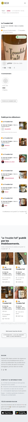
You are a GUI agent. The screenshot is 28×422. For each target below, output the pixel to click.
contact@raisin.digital (9, 391)
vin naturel (17, 405)
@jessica (7, 145)
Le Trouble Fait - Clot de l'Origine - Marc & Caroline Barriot (14, 335)
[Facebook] (5, 370)
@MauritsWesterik (9, 178)
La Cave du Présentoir (6, 278)
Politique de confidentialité (8, 395)
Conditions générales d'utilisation (15, 393)
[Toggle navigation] (25, 3)
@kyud (6, 191)
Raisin (3, 10)
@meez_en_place (9, 161)
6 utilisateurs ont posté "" (15, 211)
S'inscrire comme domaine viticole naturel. (15, 386)
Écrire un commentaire (9, 101)
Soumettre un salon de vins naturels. (13, 389)
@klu (6, 205)
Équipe (3, 393)
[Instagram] (1, 370)
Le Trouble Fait (6, 268)
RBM (3, 88)
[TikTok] (3, 370)
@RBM (8, 11)
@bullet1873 (8, 129)
